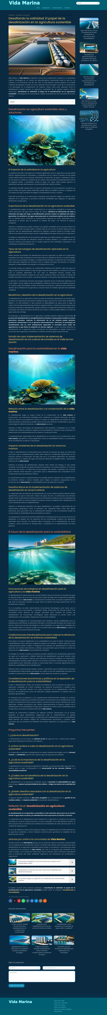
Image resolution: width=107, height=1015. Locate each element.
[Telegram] (36, 901)
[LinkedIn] (32, 901)
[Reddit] (45, 901)
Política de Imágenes (60, 1007)
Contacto (67, 8)
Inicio (38, 8)
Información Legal (59, 1001)
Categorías (45, 8)
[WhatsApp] (23, 901)
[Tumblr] (28, 901)
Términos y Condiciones (61, 1003)
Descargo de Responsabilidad (62, 1009)
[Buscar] (98, 3)
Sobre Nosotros (57, 8)
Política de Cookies (59, 1005)
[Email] (40, 901)
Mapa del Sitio (58, 1011)
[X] (15, 901)
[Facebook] (10, 901)
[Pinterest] (19, 901)
